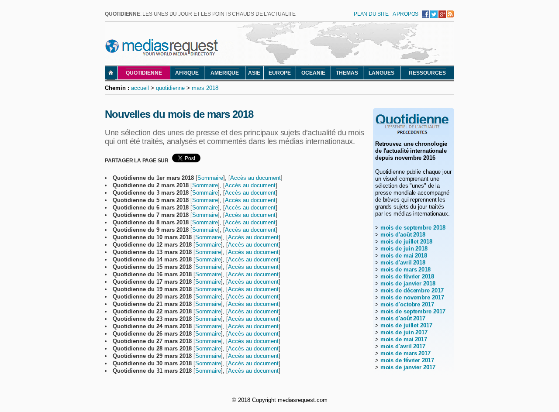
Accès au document (255, 178)
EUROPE (280, 73)
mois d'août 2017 (402, 318)
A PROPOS (405, 14)
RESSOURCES (427, 73)
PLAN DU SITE (371, 14)
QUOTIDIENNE (144, 73)
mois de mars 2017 (405, 353)
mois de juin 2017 (404, 332)
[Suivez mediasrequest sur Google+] (442, 15)
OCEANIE (313, 73)
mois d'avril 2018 (402, 262)
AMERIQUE (224, 73)
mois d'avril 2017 (402, 346)
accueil (140, 88)
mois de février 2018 (407, 276)
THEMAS (347, 73)
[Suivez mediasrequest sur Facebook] (425, 15)
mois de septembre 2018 (412, 227)
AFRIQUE (187, 73)
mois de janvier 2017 (407, 367)
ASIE (254, 73)
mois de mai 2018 (403, 255)
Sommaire (210, 178)
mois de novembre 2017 (412, 297)
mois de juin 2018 (404, 248)
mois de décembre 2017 (412, 290)
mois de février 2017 (407, 360)
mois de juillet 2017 (406, 325)
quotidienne (170, 88)
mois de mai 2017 (403, 339)
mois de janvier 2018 (407, 283)
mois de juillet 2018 (406, 241)
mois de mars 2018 (405, 269)
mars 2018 (205, 88)
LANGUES (381, 73)
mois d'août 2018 (402, 234)
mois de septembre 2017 (412, 311)
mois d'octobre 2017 (407, 304)
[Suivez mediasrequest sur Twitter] (434, 15)
